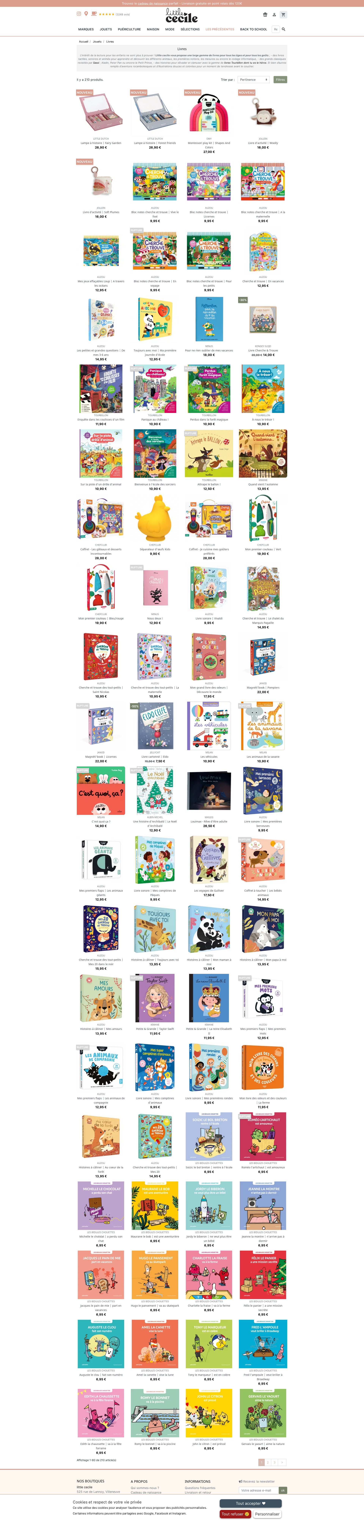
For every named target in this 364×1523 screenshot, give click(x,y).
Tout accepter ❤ (251, 1503)
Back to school (253, 29)
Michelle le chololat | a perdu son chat (100, 1237)
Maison (153, 29)
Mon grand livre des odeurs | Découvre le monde (209, 688)
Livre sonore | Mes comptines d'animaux (155, 1098)
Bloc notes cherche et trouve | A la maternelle (263, 212)
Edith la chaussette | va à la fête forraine (101, 1444)
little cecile (84, 1487)
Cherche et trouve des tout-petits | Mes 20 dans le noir (101, 960)
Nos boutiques (90, 1481)
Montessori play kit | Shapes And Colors (209, 143)
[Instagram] (79, 14)
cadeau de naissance (153, 3)
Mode (170, 29)
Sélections (190, 29)
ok (283, 1490)
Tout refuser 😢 (235, 1514)
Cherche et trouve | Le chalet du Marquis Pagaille (263, 619)
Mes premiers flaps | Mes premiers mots (263, 1029)
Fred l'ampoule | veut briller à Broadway (263, 1375)
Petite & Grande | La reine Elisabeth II (209, 1029)
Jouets (106, 29)
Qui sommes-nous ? (145, 1488)
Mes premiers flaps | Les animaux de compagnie (101, 1098)
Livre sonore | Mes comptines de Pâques (155, 891)
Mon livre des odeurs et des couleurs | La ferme (263, 1098)
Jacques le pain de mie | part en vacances (101, 1306)
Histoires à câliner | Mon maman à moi (209, 960)
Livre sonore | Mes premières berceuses (263, 822)
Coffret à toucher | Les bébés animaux (263, 891)
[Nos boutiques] (87, 14)
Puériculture (129, 29)
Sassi (96, 62)
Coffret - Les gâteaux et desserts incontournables (101, 549)
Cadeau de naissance (146, 1492)
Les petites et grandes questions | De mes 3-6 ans (101, 351)
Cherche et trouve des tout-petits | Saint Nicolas (101, 688)
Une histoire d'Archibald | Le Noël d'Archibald (155, 822)
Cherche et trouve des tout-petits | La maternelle (155, 688)
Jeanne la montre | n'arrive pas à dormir (263, 1237)
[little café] (94, 14)
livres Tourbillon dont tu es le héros (245, 62)
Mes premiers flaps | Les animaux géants (101, 891)
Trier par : (228, 79)
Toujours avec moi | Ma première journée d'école (155, 351)
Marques (86, 29)
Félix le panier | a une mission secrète (263, 1306)
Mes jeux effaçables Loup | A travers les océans (101, 281)
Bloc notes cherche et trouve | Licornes (209, 212)
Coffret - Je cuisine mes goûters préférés (209, 549)
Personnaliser (267, 1514)
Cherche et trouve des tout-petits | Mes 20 (155, 1167)
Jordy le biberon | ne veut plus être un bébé (209, 1237)
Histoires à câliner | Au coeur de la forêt (101, 1167)
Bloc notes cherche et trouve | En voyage (155, 281)
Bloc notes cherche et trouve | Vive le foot (155, 212)
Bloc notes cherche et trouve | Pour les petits (209, 281)
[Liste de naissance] (265, 14)
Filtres (280, 79)
